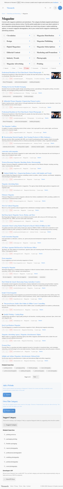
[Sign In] (55, 8)
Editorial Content (13, 52)
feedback (55, 2)
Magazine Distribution (45, 35)
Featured (53, 68)
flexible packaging (28, 96)
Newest (6, 68)
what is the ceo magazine (20, 277)
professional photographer (21, 82)
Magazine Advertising (15, 63)
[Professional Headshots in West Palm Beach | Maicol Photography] (56, 75)
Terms (20, 486)
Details (48, 78)
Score (20, 68)
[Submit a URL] (60, 8)
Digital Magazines (13, 46)
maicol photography (46, 368)
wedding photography (35, 82)
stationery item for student (53, 146)
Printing (40, 63)
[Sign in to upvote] (3, 78)
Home (3, 13)
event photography (52, 370)
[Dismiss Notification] (60, 2)
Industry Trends (13, 58)
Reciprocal (44, 68)
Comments (35, 68)
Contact (28, 486)
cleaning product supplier (23, 146)
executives (42, 277)
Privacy (16, 486)
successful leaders (33, 277)
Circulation (11, 35)
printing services (7, 96)
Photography (42, 58)
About (11, 486)
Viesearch (10, 7)
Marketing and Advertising (14, 13)
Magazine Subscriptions (46, 46)
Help (24, 486)
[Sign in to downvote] (6, 78)
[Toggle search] (45, 8)
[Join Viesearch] (50, 8)
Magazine (34, 107)
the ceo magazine (7, 277)
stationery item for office (9, 146)
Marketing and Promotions (47, 52)
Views (13, 68)
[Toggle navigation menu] (3, 8)
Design (9, 41)
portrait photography (39, 370)
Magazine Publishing (45, 41)
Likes (27, 68)
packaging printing (17, 96)
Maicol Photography (7, 82)
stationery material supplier (37, 146)
